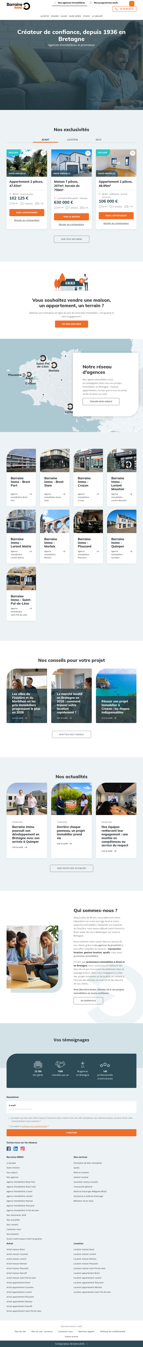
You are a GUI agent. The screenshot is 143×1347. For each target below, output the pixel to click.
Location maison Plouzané (86, 1263)
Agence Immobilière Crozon (19, 1191)
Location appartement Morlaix (88, 1287)
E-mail (12, 1105)
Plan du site (20, 1331)
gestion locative (93, 952)
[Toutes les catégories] (20, 70)
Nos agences (12, 1177)
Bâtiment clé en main (84, 1201)
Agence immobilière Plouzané (83, 554)
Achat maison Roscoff (17, 1273)
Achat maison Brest (16, 1249)
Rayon (62, 67)
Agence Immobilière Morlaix (20, 1201)
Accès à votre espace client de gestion (24, 1238)
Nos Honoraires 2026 (16, 1215)
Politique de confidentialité (112, 1331)
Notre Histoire (13, 1167)
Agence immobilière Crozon (83, 497)
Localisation (44, 67)
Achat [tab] (17, 57)
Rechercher (73, 89)
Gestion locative (81, 1177)
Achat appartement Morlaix (19, 1301)
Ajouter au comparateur (27, 220)
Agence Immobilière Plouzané (20, 1205)
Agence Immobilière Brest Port (21, 1182)
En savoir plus (88, 1000)
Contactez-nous (14, 1229)
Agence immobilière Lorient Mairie (17, 554)
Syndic (86, 16)
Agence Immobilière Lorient (19, 1196)
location (78, 952)
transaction (114, 948)
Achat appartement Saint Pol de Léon (24, 1311)
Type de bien (15, 67)
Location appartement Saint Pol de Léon (92, 1292)
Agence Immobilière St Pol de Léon (23, 1210)
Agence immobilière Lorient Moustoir (119, 497)
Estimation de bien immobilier (88, 1163)
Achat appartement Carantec (20, 1287)
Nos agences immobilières (71, 2)
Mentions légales (86, 1331)
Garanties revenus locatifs (86, 1182)
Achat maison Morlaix (17, 1263)
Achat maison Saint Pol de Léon (21, 1277)
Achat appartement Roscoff (19, 1306)
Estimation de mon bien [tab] (72, 59)
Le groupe (97, 16)
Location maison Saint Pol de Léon (89, 1268)
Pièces (84, 67)
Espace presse (71, 1336)
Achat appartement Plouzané (20, 1296)
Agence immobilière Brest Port (19, 497)
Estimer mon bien (71, 324)
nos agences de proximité (107, 945)
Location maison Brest (84, 1249)
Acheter (44, 16)
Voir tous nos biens (71, 239)
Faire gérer (75, 16)
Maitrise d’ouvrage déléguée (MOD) (90, 1191)
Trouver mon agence (101, 401)
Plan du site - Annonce (42, 1331)
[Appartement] (20, 74)
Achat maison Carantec (17, 1254)
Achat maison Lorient (16, 1259)
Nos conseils (12, 1224)
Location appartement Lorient (87, 1277)
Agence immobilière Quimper (117, 554)
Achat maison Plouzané (17, 1268)
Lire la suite (17, 718)
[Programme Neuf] (20, 80)
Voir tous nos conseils (71, 734)
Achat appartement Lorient (19, 1292)
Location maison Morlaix (85, 1259)
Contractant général (83, 1186)
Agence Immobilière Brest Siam (21, 1186)
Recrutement (13, 1234)
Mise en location (81, 1172)
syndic (106, 952)
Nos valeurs (12, 1172)
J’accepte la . (30, 1126)
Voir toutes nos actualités (71, 868)
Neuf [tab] (98, 139)
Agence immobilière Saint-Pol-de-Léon (19, 611)
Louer (64, 16)
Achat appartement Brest (18, 1282)
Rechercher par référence (23, 97)
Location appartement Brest (87, 1273)
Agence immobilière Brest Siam (52, 497)
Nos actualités (13, 1220)
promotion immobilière (86, 956)
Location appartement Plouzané (88, 1282)
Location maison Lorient (85, 1254)
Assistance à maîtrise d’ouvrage (88, 1196)
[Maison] (20, 77)
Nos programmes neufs (106, 2)
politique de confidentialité (34, 1126)
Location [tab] (39, 59)
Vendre (55, 16)
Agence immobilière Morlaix (50, 554)
